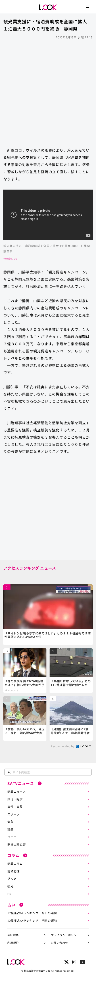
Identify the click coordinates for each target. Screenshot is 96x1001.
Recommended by (63, 746)
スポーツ (13, 814)
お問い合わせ (59, 942)
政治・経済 (15, 799)
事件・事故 (15, 806)
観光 (10, 886)
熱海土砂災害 (16, 844)
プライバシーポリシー (65, 935)
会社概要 (13, 935)
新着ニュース (16, 791)
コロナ (12, 837)
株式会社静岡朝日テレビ (37, 970)
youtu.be (10, 258)
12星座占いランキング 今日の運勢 (32, 913)
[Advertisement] (48, 91)
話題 (10, 829)
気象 (10, 822)
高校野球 (13, 871)
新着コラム (15, 863)
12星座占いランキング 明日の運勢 (32, 920)
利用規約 (13, 942)
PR (9, 894)
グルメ (12, 878)
